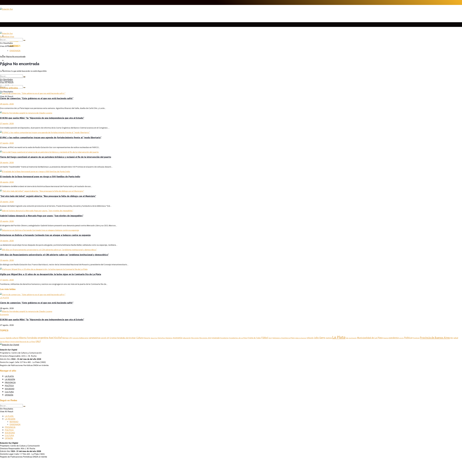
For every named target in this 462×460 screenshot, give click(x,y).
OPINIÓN (9, 394)
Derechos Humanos (165, 338)
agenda (2, 338)
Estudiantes (224, 338)
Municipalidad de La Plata (370, 337)
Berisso (65, 337)
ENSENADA (15, 50)
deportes (154, 338)
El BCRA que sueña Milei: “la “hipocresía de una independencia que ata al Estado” (42, 118)
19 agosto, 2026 (7, 240)
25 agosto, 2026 (7, 201)
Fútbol (264, 337)
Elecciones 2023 (205, 337)
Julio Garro (319, 337)
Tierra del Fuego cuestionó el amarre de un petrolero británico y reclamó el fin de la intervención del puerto (55, 157)
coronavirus (94, 337)
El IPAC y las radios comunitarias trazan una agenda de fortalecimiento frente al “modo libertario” (50, 137)
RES (451, 338)
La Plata (338, 337)
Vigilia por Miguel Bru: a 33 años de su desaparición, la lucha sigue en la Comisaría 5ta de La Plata (50, 274)
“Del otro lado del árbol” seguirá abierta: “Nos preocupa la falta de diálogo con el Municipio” (48, 196)
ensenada (216, 337)
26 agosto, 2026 (7, 162)
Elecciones (195, 338)
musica (386, 337)
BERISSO (14, 45)
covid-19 (105, 337)
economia (177, 337)
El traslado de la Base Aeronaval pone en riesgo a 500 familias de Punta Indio (40, 176)
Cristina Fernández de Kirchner (122, 337)
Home (2, 56)
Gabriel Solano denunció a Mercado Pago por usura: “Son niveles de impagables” (41, 215)
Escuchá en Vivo (7, 36)
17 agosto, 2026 (7, 279)
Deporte (147, 337)
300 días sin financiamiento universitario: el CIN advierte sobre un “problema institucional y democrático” (54, 254)
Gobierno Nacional (300, 338)
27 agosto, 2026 (7, 123)
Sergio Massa (5, 341)
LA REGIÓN (10, 379)
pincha (401, 338)
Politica (408, 337)
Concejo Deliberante (80, 338)
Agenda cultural (12, 337)
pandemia (394, 337)
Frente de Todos (254, 337)
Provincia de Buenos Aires (435, 337)
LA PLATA (9, 31)
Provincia (415, 337)
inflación (310, 337)
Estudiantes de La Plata (238, 338)
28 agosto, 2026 (7, 103)
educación (187, 337)
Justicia (329, 337)
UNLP (38, 341)
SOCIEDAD (9, 388)
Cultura (139, 337)
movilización (353, 338)
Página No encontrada (15, 56)
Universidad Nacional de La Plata (22, 341)
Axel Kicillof (55, 337)
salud (456, 337)
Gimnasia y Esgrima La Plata (283, 337)
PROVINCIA (10, 382)
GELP (270, 338)
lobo (347, 338)
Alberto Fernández (28, 337)
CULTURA (9, 391)
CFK (70, 338)
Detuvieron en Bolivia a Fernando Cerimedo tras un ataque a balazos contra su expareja (45, 235)
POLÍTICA (9, 385)
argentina (43, 337)
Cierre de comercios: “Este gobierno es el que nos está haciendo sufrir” (36, 98)
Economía (4, 314)
